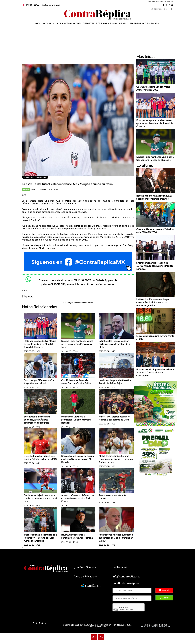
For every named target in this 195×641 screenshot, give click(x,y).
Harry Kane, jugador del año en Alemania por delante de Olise (114, 418)
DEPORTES (88, 23)
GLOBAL (77, 23)
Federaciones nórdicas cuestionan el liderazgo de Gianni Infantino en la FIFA (116, 537)
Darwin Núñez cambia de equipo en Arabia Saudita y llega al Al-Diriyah (77, 459)
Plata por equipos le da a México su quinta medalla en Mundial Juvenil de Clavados (40, 344)
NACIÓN (46, 23)
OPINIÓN (112, 23)
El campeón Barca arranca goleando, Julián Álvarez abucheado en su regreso (37, 419)
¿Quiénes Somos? (159, 9)
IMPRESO (123, 23)
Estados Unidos (80, 302)
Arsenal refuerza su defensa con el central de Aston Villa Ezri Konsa (77, 498)
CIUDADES (57, 23)
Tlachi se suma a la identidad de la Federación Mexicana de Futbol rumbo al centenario (40, 537)
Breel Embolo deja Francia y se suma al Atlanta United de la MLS (40, 458)
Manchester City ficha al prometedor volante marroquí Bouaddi (76, 419)
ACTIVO (68, 23)
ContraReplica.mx (97, 627)
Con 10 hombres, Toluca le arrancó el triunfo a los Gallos (76, 382)
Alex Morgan (68, 302)
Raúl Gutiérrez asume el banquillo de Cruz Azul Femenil (77, 536)
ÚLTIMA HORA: (31, 5)
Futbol (90, 302)
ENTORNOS (101, 23)
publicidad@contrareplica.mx (155, 627)
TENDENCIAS (152, 23)
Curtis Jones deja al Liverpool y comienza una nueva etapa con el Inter (40, 498)
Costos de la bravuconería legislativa (58, 5)
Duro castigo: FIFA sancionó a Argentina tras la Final (39, 382)
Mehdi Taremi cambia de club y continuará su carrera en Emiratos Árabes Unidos (116, 459)
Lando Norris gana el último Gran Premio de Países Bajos (115, 382)
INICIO (38, 23)
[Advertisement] (78, 45)
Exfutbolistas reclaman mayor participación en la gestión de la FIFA (114, 344)
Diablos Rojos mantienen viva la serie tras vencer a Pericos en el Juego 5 (77, 344)
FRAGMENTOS (136, 23)
